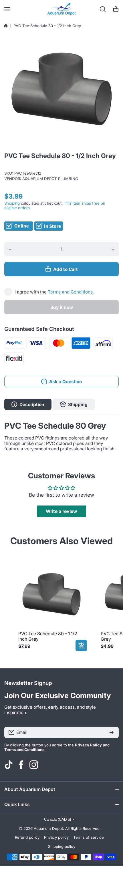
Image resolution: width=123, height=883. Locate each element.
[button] (116, 9)
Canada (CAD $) (57, 819)
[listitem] (51, 605)
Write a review (61, 511)
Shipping (12, 203)
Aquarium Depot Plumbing (50, 178)
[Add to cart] (81, 645)
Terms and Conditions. (71, 292)
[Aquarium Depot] (61, 9)
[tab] (74, 404)
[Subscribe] (111, 732)
